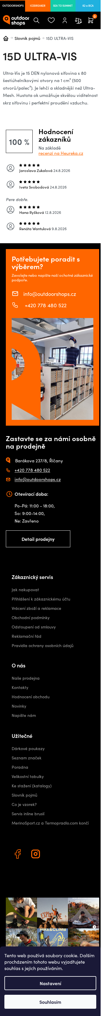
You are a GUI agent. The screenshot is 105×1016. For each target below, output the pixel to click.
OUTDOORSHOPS (13, 5)
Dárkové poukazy (28, 748)
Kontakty (20, 687)
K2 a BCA (88, 5)
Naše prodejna (26, 678)
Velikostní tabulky (28, 776)
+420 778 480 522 (44, 305)
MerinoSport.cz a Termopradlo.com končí (50, 823)
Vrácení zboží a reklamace (36, 608)
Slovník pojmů (24, 795)
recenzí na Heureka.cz (60, 153)
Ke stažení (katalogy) (32, 785)
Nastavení (50, 983)
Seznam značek (26, 758)
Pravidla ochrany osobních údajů (43, 645)
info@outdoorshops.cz (49, 293)
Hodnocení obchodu (31, 696)
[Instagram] (36, 855)
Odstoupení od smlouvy (34, 627)
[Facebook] (18, 855)
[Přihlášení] (64, 20)
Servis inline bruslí (28, 813)
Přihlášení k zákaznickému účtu (41, 599)
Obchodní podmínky (31, 617)
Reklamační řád (26, 636)
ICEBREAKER (38, 5)
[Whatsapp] (54, 855)
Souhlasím (50, 1002)
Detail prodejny (38, 539)
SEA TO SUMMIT (63, 5)
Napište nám (24, 715)
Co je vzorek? (24, 804)
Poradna (20, 767)
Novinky (19, 706)
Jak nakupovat (25, 589)
